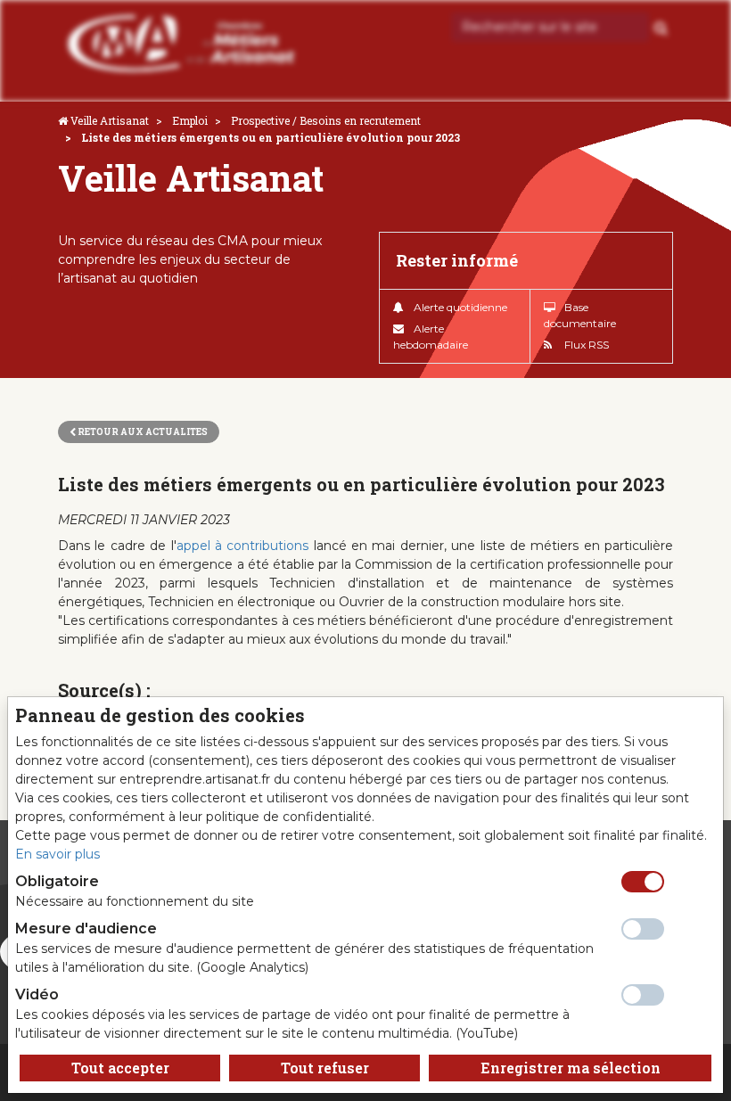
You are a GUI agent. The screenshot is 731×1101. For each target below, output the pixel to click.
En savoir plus (57, 854)
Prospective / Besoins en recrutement (326, 120)
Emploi (190, 120)
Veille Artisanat (109, 120)
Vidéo (37, 994)
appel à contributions (243, 546)
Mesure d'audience (86, 928)
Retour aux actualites (142, 432)
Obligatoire (57, 881)
